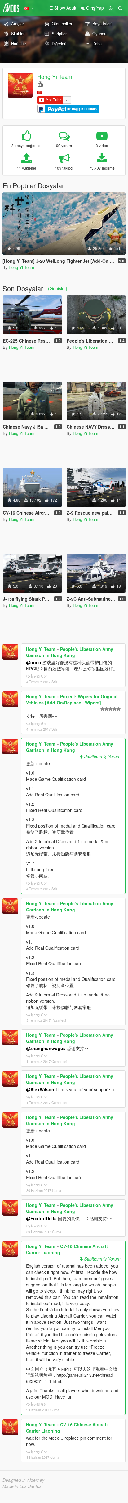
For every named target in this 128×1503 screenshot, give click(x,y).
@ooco (33, 662)
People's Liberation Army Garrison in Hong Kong (69, 652)
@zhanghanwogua (46, 1048)
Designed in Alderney (23, 1480)
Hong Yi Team (54, 76)
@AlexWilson (40, 1089)
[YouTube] (40, 83)
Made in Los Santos (22, 1486)
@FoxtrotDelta (41, 1218)
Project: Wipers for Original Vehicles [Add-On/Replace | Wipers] (71, 699)
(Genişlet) (57, 288)
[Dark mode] (110, 8)
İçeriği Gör (39, 676)
